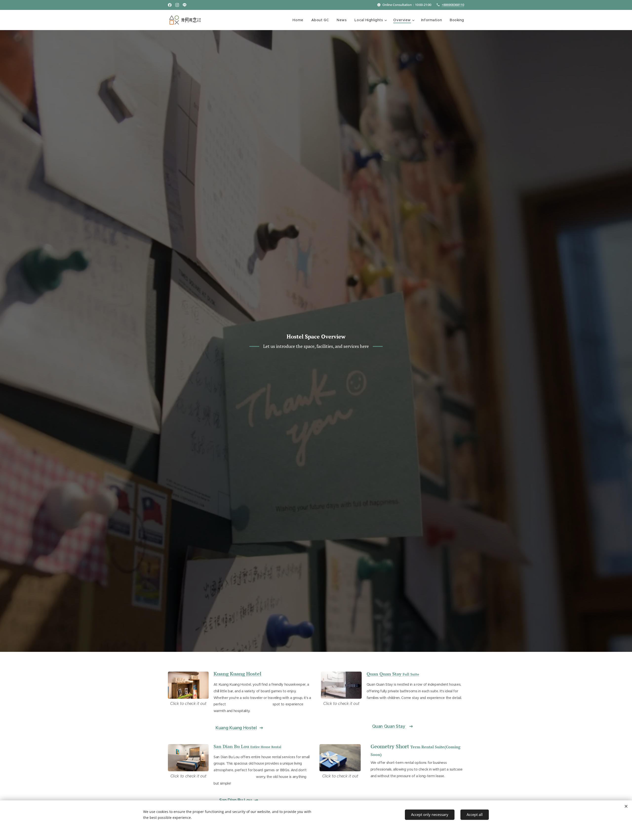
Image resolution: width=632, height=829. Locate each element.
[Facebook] (170, 5)
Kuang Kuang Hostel (237, 673)
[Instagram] (177, 5)
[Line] (184, 5)
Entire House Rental (265, 747)
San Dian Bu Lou (232, 746)
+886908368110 (453, 4)
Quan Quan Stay (393, 674)
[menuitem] (299, 20)
